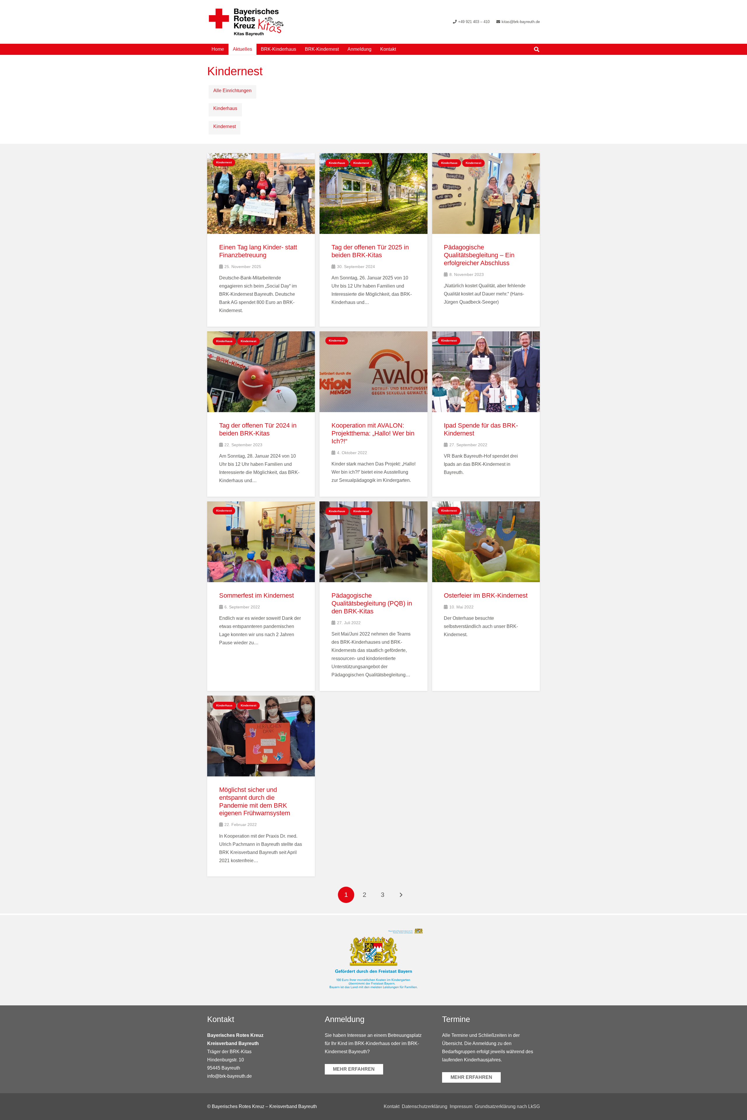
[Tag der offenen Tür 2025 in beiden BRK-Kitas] (373, 240)
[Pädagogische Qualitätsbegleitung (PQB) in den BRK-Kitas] (373, 596)
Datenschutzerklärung (424, 1106)
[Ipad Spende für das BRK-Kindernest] (486, 414)
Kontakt (391, 1106)
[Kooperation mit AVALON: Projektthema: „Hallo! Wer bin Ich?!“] (373, 414)
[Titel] (246, 21)
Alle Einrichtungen (232, 90)
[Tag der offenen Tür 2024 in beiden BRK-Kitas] (261, 414)
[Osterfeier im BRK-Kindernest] (486, 596)
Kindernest (224, 126)
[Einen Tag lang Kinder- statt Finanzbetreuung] (261, 240)
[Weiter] (401, 895)
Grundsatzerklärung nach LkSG (507, 1106)
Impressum (461, 1106)
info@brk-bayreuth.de (229, 1075)
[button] (400, 49)
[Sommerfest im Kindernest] (261, 596)
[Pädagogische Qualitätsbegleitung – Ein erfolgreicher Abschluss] (486, 240)
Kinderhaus (225, 108)
